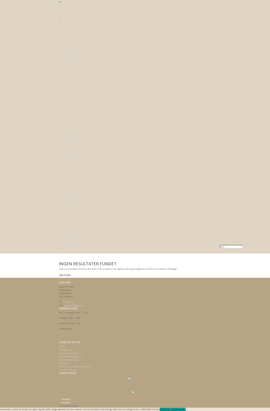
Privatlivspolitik (178, 409)
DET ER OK (165, 409)
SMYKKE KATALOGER (69, 353)
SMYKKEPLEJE (65, 350)
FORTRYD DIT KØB (68, 370)
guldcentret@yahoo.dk (74, 305)
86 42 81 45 (68, 302)
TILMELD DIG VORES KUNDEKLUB (75, 366)
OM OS (62, 346)
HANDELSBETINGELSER (70, 356)
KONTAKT (63, 363)
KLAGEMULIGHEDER (68, 360)
